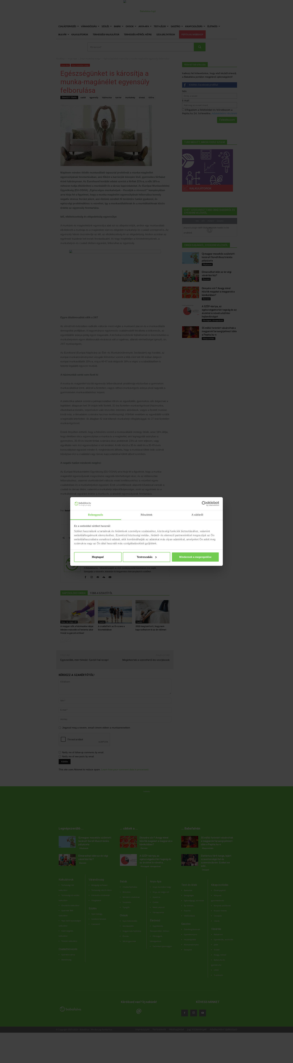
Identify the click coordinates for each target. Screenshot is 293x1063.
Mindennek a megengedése (195, 556)
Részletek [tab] (146, 514)
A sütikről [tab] (197, 514)
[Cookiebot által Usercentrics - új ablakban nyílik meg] (204, 503)
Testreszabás (144, 556)
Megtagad (98, 556)
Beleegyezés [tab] (95, 514)
